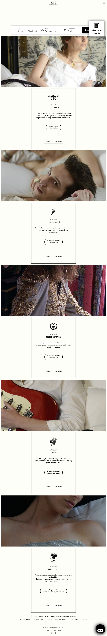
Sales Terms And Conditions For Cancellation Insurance (43, 619)
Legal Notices (81, 619)
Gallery (44, 625)
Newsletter (61, 625)
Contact (52, 625)
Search (88, 30)
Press (71, 619)
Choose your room (54, 142)
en (5, 3)
